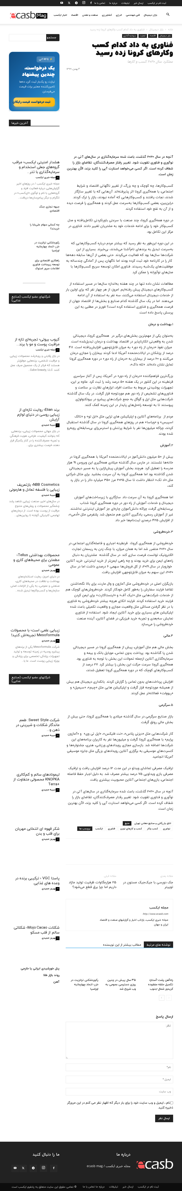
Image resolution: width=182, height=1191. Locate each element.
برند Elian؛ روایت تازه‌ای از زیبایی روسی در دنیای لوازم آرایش (38, 414)
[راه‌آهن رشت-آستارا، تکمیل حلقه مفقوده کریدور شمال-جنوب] (156, 965)
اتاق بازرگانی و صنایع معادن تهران (152, 823)
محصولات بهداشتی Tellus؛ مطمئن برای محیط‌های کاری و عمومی (36, 560)
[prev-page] (169, 998)
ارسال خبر (138, 3)
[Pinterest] (148, 855)
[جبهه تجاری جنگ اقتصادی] (18, 211)
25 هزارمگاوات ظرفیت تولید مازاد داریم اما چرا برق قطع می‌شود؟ (92, 884)
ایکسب (99, 828)
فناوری (111, 828)
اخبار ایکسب (60, 15)
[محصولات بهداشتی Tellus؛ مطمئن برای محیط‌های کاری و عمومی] (34, 537)
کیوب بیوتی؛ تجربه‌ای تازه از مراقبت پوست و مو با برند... (37, 342)
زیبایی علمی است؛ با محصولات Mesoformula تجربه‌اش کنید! (35, 633)
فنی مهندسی (133, 15)
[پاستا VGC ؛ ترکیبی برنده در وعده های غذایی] (34, 860)
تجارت (143, 35)
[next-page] (161, 998)
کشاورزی (107, 15)
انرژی (119, 15)
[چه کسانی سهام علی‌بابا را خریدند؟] (18, 229)
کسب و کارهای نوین (131, 828)
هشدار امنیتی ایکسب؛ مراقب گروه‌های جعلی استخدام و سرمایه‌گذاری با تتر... (35, 167)
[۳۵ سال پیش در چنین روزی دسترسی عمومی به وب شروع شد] (119, 965)
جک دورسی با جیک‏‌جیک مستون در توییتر (148, 884)
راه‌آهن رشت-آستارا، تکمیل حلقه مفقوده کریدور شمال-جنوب (160, 984)
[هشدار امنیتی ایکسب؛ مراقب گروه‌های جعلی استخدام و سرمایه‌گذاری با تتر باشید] (34, 144)
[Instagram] (83, 3)
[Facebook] (91, 3)
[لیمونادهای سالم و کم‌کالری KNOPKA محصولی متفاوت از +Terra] (34, 756)
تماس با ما (99, 3)
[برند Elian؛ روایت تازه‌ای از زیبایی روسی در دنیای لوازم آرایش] (34, 392)
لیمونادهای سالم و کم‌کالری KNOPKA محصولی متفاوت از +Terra (36, 779)
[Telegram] (76, 3)
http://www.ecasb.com (155, 914)
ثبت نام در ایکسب (157, 3)
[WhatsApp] (138, 855)
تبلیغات (125, 3)
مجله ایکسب (158, 907)
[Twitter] (69, 3)
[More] (127, 855)
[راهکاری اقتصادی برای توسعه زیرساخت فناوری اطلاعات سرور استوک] (18, 265)
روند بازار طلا (51, 975)
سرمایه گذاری (129, 35)
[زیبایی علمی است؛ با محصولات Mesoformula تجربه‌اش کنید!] (34, 612)
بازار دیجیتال (150, 15)
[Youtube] (61, 3)
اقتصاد (74, 15)
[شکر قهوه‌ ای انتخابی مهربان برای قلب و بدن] (34, 811)
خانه (170, 29)
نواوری (166, 828)
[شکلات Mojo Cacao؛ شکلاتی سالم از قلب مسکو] (34, 910)
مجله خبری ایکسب (46, 177)
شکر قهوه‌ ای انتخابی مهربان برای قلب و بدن (37, 831)
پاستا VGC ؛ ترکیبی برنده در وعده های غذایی (37, 881)
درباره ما (113, 3)
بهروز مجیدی (49, 570)
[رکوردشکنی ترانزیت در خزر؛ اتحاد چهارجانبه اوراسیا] (82, 965)
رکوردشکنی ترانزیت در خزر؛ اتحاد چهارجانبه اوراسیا (84, 984)
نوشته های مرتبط (158, 945)
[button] (167, 15)
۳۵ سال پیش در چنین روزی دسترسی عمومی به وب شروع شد (120, 984)
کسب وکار (152, 828)
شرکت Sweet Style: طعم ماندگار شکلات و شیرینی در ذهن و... (37, 725)
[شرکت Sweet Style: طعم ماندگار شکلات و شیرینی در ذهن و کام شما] (34, 702)
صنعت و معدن (90, 15)
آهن (56, 982)
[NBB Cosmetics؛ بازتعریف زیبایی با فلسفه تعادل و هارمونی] (34, 467)
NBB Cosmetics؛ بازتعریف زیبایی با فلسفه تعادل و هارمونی (34, 487)
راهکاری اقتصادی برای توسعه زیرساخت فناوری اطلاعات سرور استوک (46, 264)
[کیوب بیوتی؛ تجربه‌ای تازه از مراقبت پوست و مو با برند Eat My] (34, 321)
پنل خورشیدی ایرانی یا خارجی (40, 968)
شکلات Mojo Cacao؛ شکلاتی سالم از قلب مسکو (36, 930)
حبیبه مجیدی (49, 425)
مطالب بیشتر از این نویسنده (122, 945)
